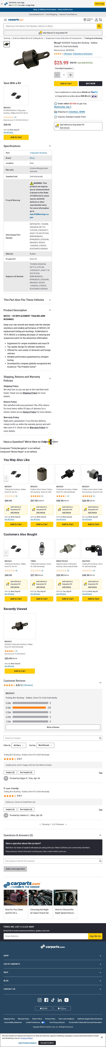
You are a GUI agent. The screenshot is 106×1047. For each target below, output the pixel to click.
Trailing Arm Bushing (38, 153)
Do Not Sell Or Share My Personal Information (85, 1022)
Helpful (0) (10, 772)
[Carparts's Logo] (16, 19)
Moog (32, 158)
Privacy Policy (50, 1019)
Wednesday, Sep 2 (62, 107)
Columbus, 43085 (76, 112)
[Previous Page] (40, 824)
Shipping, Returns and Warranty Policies (22, 378)
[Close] (102, 1037)
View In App (99, 4)
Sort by (32, 745)
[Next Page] (66, 824)
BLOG (6, 981)
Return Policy (29, 412)
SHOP (6, 956)
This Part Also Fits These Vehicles (24, 299)
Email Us (51, 442)
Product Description (15, 310)
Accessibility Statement (13, 1022)
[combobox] (45, 745)
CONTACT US (9, 989)
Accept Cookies (47, 1043)
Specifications (12, 146)
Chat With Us (49, 442)
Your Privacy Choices (57, 1022)
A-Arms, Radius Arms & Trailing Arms (28, 38)
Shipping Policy (30, 393)
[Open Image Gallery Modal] (31, 59)
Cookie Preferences (33, 1022)
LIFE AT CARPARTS (12, 964)
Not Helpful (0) (26, 772)
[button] (53, 4)
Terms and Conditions (66, 1019)
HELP (6, 972)
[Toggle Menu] (5, 20)
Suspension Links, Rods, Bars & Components (64, 38)
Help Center (52, 442)
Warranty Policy (37, 427)
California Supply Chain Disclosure (89, 1019)
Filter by (7, 745)
